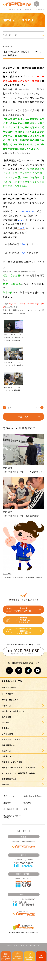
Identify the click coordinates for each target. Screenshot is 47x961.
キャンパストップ (9, 35)
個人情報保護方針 (10, 809)
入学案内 (5, 728)
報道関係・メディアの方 (12, 762)
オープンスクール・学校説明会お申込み (18, 773)
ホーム (6, 9)
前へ (9, 407)
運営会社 (7, 802)
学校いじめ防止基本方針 (33, 797)
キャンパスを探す (16, 9)
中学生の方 (6, 705)
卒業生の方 (6, 756)
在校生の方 (6, 750)
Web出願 (5, 784)
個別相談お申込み (9, 778)
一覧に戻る (23, 416)
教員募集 (27, 802)
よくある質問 (7, 733)
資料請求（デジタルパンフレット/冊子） (19, 767)
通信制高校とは (8, 745)
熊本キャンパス (30, 9)
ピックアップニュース (11, 739)
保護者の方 (6, 717)
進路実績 (5, 722)
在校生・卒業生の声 (10, 700)
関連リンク (28, 809)
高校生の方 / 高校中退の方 (13, 711)
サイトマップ (8, 796)
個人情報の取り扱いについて (12, 816)
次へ (37, 407)
